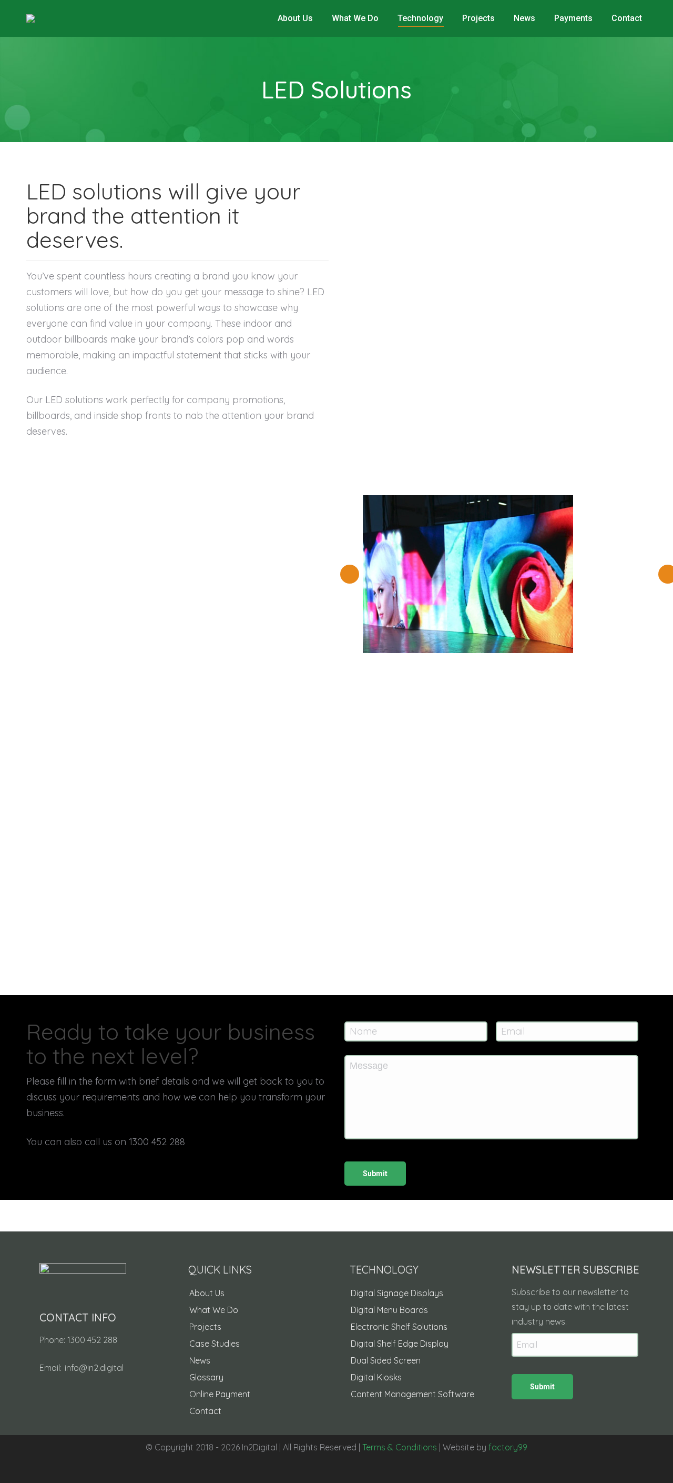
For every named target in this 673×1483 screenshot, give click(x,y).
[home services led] (468, 574)
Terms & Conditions (399, 1447)
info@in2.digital (94, 1367)
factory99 (507, 1447)
